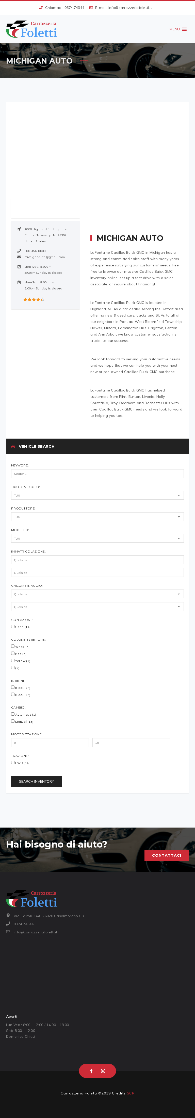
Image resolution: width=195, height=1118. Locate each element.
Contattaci (166, 855)
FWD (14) (22, 763)
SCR (130, 1093)
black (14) (22, 695)
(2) (16, 668)
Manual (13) (24, 721)
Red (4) (20, 654)
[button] (175, 29)
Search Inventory (36, 781)
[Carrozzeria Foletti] (31, 29)
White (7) (21, 647)
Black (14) (22, 688)
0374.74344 (74, 7)
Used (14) (22, 627)
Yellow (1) (22, 661)
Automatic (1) (25, 714)
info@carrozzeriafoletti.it (130, 7)
